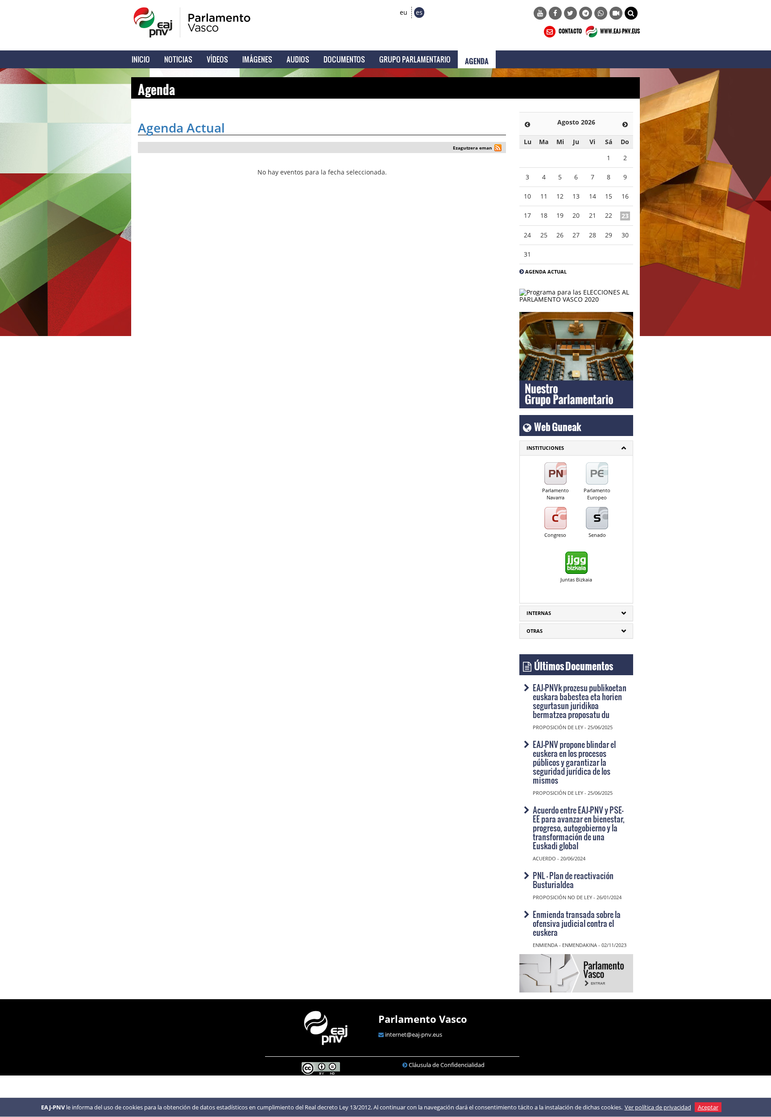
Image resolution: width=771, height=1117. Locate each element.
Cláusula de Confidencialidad (447, 1065)
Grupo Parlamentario (415, 59)
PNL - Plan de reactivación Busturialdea (573, 879)
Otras (534, 630)
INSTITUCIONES (545, 447)
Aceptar (708, 1107)
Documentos (344, 59)
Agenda (477, 59)
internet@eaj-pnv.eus (413, 1034)
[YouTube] (540, 13)
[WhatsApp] (600, 13)
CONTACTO (570, 30)
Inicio (141, 59)
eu (403, 12)
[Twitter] (570, 13)
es (419, 12)
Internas (538, 613)
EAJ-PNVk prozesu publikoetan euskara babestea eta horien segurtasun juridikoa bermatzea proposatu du (579, 700)
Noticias (178, 59)
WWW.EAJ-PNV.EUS (619, 30)
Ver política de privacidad (658, 1107)
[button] (631, 13)
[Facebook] (555, 13)
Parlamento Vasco (422, 1019)
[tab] (576, 448)
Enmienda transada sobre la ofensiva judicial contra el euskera (577, 923)
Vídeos (217, 59)
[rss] (498, 149)
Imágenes (257, 59)
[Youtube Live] (615, 13)
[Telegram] (585, 13)
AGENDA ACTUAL (546, 271)
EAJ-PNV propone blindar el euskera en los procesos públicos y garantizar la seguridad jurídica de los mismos (574, 762)
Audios (297, 59)
